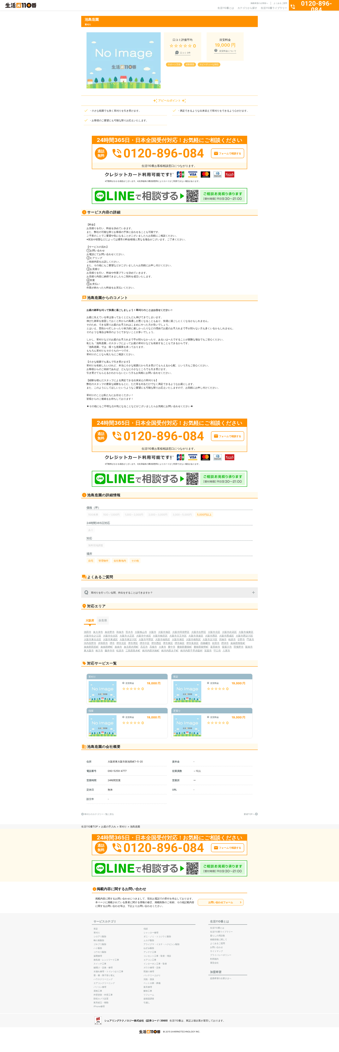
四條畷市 (205, 643)
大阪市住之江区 (92, 635)
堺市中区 (145, 643)
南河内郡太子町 (170, 650)
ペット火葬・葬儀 (152, 983)
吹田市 (215, 643)
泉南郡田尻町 (91, 646)
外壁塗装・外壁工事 (103, 994)
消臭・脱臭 (149, 979)
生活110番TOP (89, 826)
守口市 (217, 650)
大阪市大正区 (127, 635)
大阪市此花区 (229, 631)
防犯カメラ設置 (101, 998)
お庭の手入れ (108, 826)
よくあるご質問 (280, 3)
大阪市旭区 (164, 631)
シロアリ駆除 (100, 936)
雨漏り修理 (149, 971)
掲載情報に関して (218, 939)
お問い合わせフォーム (220, 902)
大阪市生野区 (198, 631)
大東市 (162, 646)
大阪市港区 (178, 639)
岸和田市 (103, 643)
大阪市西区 (211, 635)
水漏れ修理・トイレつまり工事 (108, 971)
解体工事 (148, 991)
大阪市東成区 (110, 639)
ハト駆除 (98, 948)
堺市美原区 (192, 643)
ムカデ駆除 (149, 940)
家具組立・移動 (101, 1002)
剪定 (96, 928)
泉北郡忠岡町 (131, 646)
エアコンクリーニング (104, 983)
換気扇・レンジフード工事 (106, 959)
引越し (147, 1002)
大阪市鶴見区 (160, 635)
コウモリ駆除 (100, 952)
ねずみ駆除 (149, 948)
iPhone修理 (99, 1006)
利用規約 (214, 959)
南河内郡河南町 (150, 650)
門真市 (250, 639)
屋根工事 (98, 991)
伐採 (146, 928)
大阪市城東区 (246, 631)
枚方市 (99, 650)
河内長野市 (90, 643)
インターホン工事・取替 (155, 963)
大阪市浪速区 (195, 635)
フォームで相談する (230, 153)
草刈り (123, 826)
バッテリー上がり (152, 975)
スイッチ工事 (100, 963)
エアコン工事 (150, 959)
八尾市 (226, 650)
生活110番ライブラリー (274, 7)
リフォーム (149, 994)
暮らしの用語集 (217, 935)
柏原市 (232, 639)
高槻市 (153, 646)
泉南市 (118, 646)
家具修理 (148, 987)
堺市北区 (121, 643)
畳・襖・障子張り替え (104, 975)
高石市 (144, 646)
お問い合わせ (216, 947)
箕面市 (208, 650)
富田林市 (215, 646)
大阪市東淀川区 (128, 639)
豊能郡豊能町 (184, 646)
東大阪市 (89, 650)
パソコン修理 (100, 987)
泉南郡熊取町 (237, 643)
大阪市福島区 (162, 639)
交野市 (241, 639)
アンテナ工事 (150, 952)
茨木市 (129, 631)
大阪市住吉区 (110, 635)
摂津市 (225, 643)
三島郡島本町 (133, 650)
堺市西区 (156, 643)
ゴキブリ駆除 (100, 944)
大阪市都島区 (193, 639)
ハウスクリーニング (103, 979)
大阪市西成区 (226, 635)
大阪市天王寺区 (178, 635)
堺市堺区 (133, 643)
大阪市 (152, 631)
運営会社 (214, 962)
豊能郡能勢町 (201, 646)
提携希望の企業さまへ (220, 978)
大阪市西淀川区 (244, 635)
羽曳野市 (238, 646)
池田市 (87, 631)
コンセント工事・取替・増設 (157, 956)
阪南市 (249, 646)
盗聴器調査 (149, 998)
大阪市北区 (214, 631)
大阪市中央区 (143, 635)
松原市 (120, 650)
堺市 (112, 643)
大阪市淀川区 (210, 639)
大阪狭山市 (141, 631)
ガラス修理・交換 (152, 967)
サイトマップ (216, 951)
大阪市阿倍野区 (180, 631)
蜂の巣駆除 (99, 940)
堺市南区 (180, 643)
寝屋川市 (227, 646)
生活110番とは (226, 7)
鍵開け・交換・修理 (103, 967)
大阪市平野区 (146, 639)
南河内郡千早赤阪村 (191, 650)
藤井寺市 (110, 650)
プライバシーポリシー (220, 955)
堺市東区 (168, 643)
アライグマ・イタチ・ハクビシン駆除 (162, 944)
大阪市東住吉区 (92, 639)
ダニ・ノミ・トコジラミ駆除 (157, 936)
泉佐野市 (110, 631)
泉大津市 (98, 631)
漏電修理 (98, 956)
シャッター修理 (151, 932)
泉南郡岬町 (106, 646)
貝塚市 (223, 639)
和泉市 (120, 631)
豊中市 (171, 646)
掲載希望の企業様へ (259, 3)
